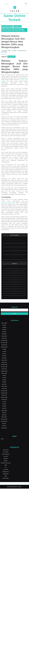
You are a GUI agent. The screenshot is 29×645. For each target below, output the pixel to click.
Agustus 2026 (4, 323)
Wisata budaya (14, 296)
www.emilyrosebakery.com (8, 202)
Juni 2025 (4, 351)
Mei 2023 (4, 406)
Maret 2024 (4, 384)
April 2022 (4, 412)
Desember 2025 (4, 340)
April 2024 (4, 382)
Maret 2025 (4, 357)
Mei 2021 (4, 423)
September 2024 (4, 371)
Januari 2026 (4, 338)
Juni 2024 (4, 377)
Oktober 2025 (4, 344)
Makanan (14, 278)
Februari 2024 (4, 386)
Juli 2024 (4, 375)
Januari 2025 (4, 362)
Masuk (2, 438)
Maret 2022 (4, 414)
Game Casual (14, 267)
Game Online (14, 269)
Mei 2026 (4, 329)
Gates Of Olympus (14, 271)
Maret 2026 (4, 333)
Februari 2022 (4, 416)
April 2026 (4, 331)
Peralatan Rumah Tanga (14, 280)
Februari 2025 (4, 360)
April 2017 (4, 425)
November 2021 (4, 421)
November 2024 (4, 366)
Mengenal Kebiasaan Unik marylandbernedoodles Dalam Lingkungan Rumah (14, 240)
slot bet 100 (14, 287)
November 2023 (4, 392)
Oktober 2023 (4, 395)
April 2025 (4, 355)
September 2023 (4, 397)
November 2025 (4, 342)
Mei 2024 (4, 379)
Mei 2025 (4, 353)
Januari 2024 (4, 388)
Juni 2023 (4, 403)
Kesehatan (14, 276)
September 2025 (4, 347)
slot (14, 285)
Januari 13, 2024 (6, 50)
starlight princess (14, 289)
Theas (15, 50)
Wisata (14, 294)
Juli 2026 (4, 325)
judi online (14, 274)
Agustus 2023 (4, 399)
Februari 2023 (4, 410)
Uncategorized (17, 26)
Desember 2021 (4, 419)
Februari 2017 (4, 427)
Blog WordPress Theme (14, 486)
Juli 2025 (4, 349)
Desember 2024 (4, 364)
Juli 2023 (4, 401)
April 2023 (4, 408)
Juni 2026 (4, 327)
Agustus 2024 (4, 373)
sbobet (14, 283)
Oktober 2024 (4, 368)
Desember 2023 (4, 390)
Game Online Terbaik (7, 26)
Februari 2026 (4, 336)
